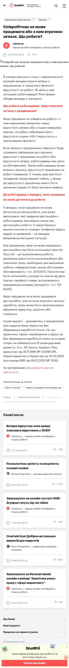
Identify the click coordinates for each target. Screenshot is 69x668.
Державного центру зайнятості (29, 369)
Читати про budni (34, 663)
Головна (7, 396)
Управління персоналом (28, 396)
